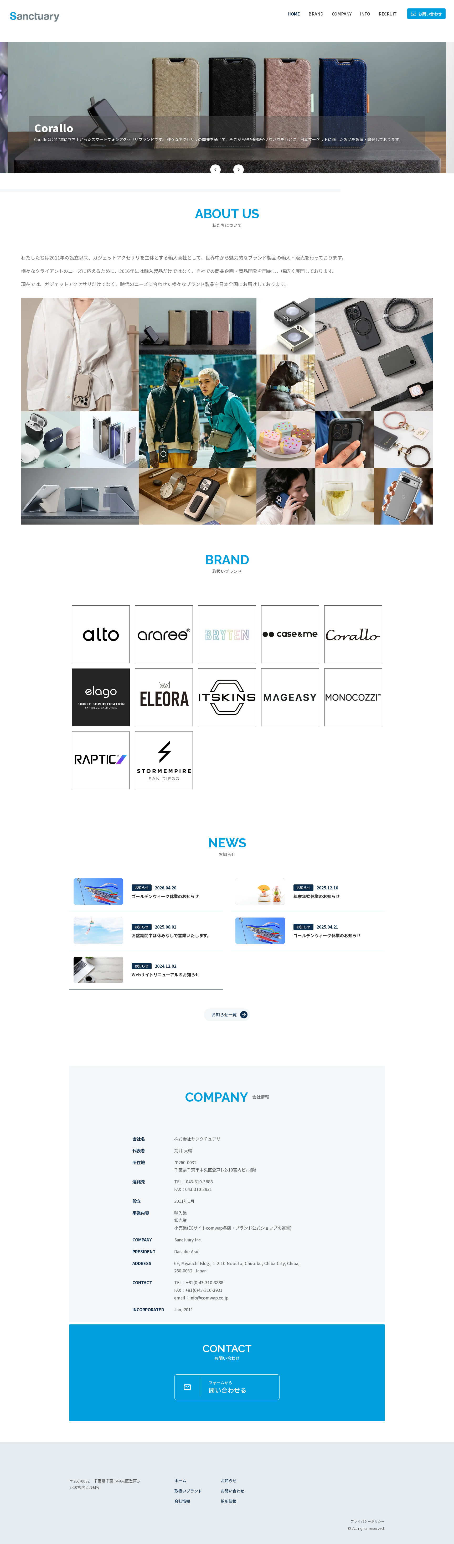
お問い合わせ (232, 1491)
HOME (294, 14)
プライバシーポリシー (367, 1521)
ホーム (180, 1480)
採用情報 (228, 1501)
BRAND (315, 14)
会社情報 (182, 1501)
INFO (365, 14)
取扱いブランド (188, 1491)
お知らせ (228, 1480)
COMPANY (342, 14)
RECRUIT (388, 14)
